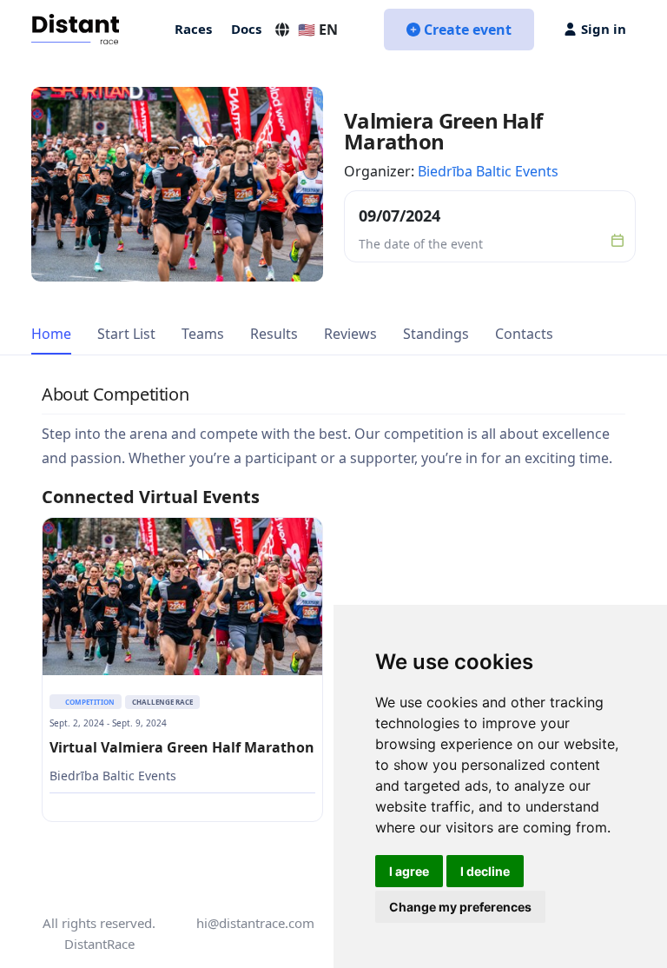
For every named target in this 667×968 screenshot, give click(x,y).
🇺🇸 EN (318, 29)
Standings (436, 333)
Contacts (524, 333)
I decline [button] (485, 871)
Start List (126, 333)
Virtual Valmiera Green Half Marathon (182, 747)
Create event (468, 29)
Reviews (350, 333)
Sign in (603, 28)
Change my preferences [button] (460, 906)
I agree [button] (409, 871)
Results (274, 333)
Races (193, 28)
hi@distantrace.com (255, 923)
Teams (203, 333)
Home (51, 333)
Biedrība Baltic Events (488, 171)
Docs (246, 28)
